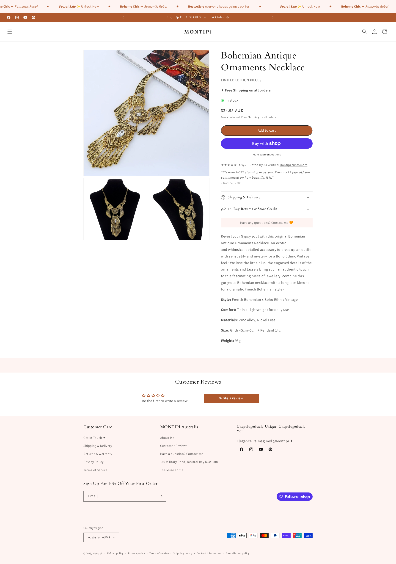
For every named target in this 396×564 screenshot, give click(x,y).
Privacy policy (136, 553)
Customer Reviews (173, 446)
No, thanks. (318, 300)
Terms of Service (95, 470)
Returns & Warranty (97, 454)
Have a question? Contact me (182, 454)
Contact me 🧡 (282, 223)
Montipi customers (293, 165)
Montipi (97, 553)
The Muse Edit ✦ (172, 470)
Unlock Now (85, 6)
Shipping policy (182, 553)
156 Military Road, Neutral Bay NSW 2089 (190, 462)
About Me (167, 437)
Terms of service (159, 553)
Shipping (253, 117)
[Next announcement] (273, 17)
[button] (10, 32)
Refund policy (115, 553)
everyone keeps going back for (223, 6)
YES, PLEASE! (317, 291)
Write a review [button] (231, 398)
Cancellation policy (237, 553)
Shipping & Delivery (97, 446)
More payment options (267, 154)
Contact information (209, 553)
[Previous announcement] (123, 17)
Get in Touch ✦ (94, 437)
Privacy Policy (93, 462)
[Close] (352, 253)
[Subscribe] (161, 496)
